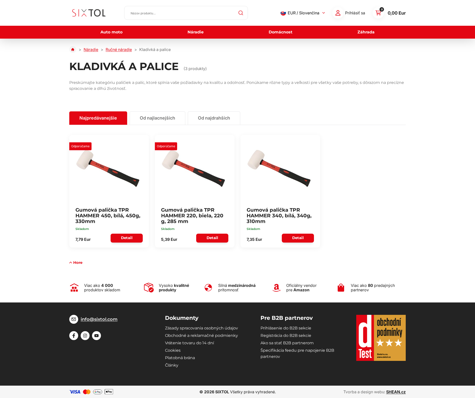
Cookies (173, 350)
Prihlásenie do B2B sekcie (286, 328)
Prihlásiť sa (355, 12)
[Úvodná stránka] (72, 49)
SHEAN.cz (396, 391)
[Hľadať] (241, 13)
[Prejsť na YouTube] (96, 335)
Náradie (196, 32)
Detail (127, 237)
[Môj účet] (338, 13)
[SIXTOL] (89, 12)
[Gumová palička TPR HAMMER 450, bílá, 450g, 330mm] (107, 168)
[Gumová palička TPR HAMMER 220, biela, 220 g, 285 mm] (193, 168)
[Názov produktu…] (186, 13)
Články (171, 365)
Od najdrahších (214, 118)
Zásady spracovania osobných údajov (201, 328)
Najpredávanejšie (98, 118)
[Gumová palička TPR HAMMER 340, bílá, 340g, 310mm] (279, 168)
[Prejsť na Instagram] (85, 335)
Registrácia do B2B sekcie (286, 335)
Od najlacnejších (157, 118)
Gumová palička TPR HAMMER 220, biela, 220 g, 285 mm (192, 215)
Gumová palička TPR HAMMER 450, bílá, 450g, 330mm (107, 215)
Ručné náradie (119, 49)
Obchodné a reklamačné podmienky (201, 335)
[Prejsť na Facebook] (73, 335)
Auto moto (111, 32)
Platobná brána (180, 357)
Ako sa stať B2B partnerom (287, 343)
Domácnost (280, 32)
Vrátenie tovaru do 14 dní (189, 343)
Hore (77, 262)
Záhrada (366, 32)
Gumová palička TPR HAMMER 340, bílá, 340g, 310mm (279, 215)
